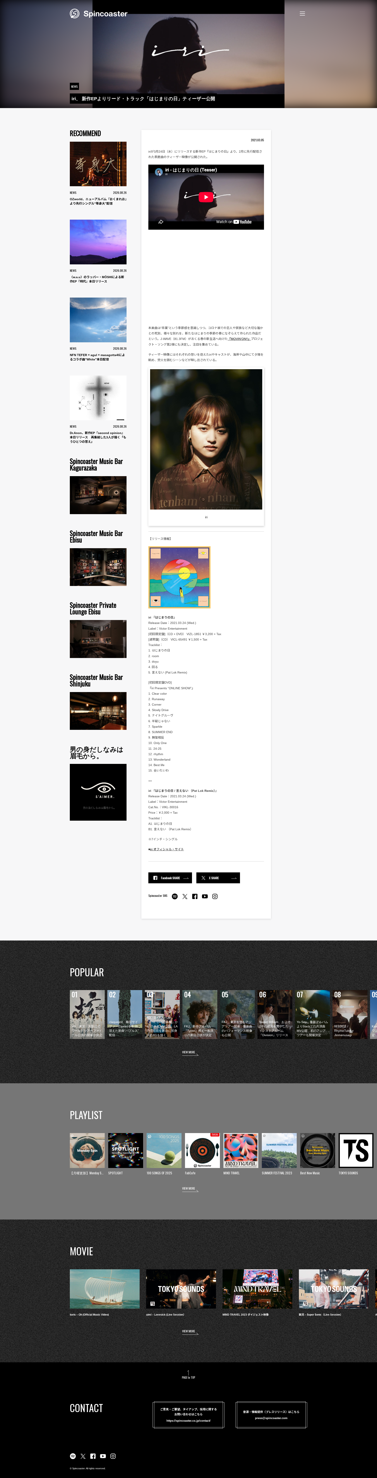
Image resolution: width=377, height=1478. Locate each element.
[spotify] (174, 899)
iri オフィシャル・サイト (167, 849)
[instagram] (214, 899)
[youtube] (204, 899)
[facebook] (194, 899)
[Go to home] (98, 13)
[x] (184, 899)
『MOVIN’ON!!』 (239, 339)
